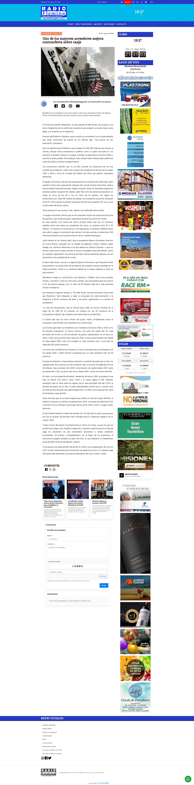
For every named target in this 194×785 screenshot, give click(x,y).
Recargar (103, 576)
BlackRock (70, 28)
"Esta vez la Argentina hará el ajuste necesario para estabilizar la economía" (53, 504)
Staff (71, 24)
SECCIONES (109, 24)
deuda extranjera (105, 28)
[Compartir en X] (50, 469)
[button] (122, 2)
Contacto (121, 24)
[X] (137, 2)
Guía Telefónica (83, 24)
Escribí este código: (54, 561)
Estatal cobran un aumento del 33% (99, 502)
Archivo (98, 24)
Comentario (50, 544)
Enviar (103, 585)
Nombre (49, 535)
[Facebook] (141, 2)
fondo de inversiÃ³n (86, 28)
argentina (123, 28)
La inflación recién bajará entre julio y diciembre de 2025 (75, 503)
